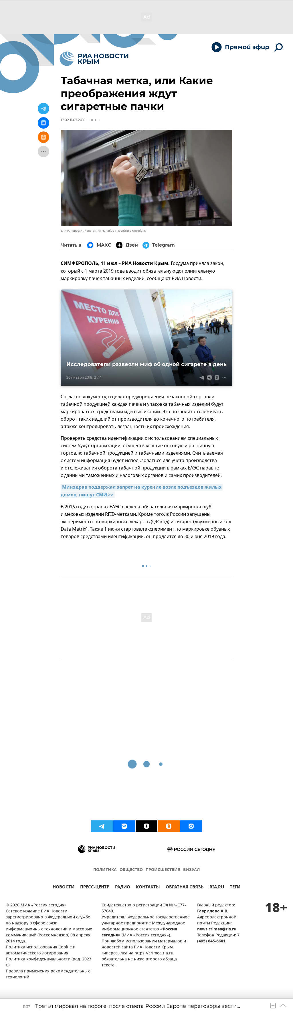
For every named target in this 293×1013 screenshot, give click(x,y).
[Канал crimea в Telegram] (102, 826)
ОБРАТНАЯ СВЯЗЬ (185, 887)
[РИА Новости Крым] (94, 58)
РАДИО (122, 887)
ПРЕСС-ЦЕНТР (94, 887)
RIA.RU (216, 887)
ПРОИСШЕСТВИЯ (163, 870)
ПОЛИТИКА (105, 870)
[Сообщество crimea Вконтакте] (124, 826)
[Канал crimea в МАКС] (191, 826)
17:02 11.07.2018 (73, 120)
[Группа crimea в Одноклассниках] (169, 826)
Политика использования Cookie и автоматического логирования (41, 950)
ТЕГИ (235, 887)
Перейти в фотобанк (131, 231)
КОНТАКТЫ (148, 887)
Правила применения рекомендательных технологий (48, 974)
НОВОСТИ (63, 887)
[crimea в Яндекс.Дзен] (146, 826)
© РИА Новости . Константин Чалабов (87, 231)
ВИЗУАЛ (191, 870)
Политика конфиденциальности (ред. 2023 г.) (48, 962)
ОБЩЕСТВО (131, 870)
